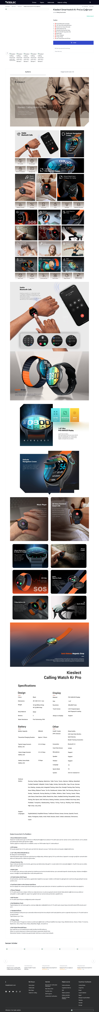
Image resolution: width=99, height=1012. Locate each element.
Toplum (42, 2)
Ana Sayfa (7, 6)
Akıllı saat (14, 6)
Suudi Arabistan (82, 992)
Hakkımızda (51, 2)
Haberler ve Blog (62, 2)
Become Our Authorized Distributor (51, 985)
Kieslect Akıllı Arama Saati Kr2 (84, 967)
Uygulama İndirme (66, 987)
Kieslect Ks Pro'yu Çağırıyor (66, 967)
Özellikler (55, 20)
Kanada (80, 1002)
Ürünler (34, 2)
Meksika (81, 1000)
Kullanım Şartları (66, 995)
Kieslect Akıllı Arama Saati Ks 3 (49, 967)
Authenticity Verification (51, 996)
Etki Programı (48, 993)
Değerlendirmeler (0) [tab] (67, 72)
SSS (63, 990)
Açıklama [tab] (28, 72)
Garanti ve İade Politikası (66, 998)
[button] (85, 6)
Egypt (80, 995)
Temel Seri (20, 6)
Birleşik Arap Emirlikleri (84, 997)
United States (82, 985)
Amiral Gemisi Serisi (28, 965)
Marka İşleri (31, 985)
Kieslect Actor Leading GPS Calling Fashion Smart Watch (14, 968)
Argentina (81, 987)
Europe (80, 1005)
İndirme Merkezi (66, 985)
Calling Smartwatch (61, 12)
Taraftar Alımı (48, 991)
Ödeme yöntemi (66, 992)
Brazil (80, 990)
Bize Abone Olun (49, 988)
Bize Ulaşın (31, 990)
